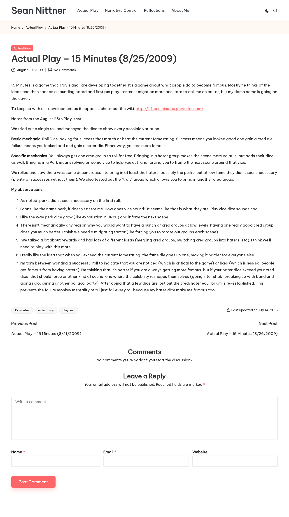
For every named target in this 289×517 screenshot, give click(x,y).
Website (199, 451)
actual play (46, 310)
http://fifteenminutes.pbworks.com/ (169, 108)
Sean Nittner (38, 11)
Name (18, 451)
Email (109, 451)
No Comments (65, 70)
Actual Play (22, 48)
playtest (69, 310)
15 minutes (22, 310)
